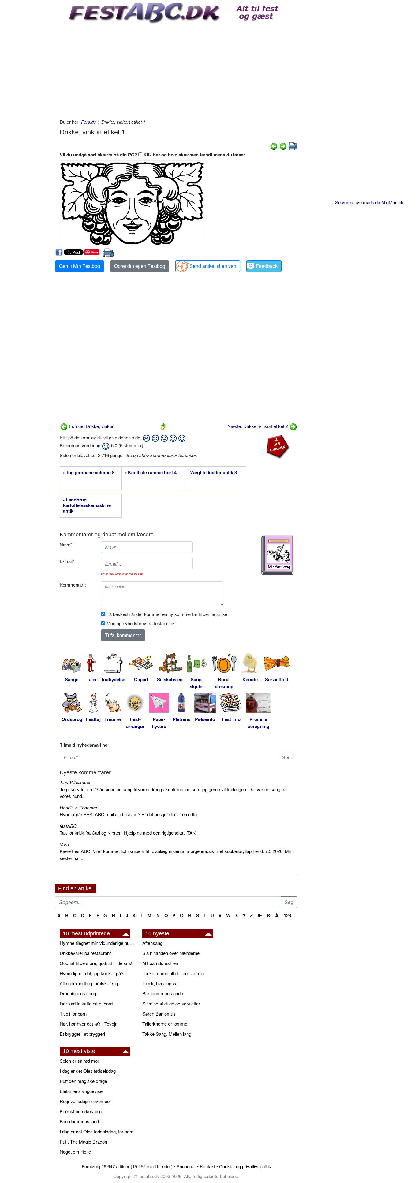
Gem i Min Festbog (79, 265)
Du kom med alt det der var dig (173, 973)
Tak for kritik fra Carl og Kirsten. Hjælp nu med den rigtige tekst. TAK (128, 832)
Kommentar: (73, 584)
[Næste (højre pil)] (283, 145)
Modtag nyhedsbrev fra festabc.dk (140, 623)
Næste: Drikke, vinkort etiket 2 (258, 426)
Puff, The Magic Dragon (83, 1141)
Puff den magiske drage (83, 1081)
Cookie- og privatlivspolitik (245, 1166)
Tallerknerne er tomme (164, 1023)
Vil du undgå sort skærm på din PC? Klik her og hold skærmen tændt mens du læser (152, 154)
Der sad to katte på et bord (86, 1003)
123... (289, 915)
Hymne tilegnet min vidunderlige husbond (98, 943)
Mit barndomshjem (161, 963)
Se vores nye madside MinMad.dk (369, 202)
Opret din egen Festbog (139, 265)
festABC (68, 826)
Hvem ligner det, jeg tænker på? (91, 973)
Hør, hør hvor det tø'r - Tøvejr (88, 1023)
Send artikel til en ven (212, 265)
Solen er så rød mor (79, 1060)
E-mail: (68, 561)
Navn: (66, 544)
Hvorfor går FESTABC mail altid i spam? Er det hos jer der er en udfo (128, 814)
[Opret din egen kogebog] (277, 555)
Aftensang (152, 943)
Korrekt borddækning (81, 1111)
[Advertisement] (178, 69)
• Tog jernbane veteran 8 (88, 473)
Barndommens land (79, 1121)
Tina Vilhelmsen (75, 782)
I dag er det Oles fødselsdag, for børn (96, 1131)
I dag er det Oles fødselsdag (88, 1071)
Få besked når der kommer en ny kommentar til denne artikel (167, 614)
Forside (88, 121)
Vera (64, 844)
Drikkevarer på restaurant (85, 953)
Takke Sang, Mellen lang (166, 1034)
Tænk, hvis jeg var (160, 983)
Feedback (267, 265)
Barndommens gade (162, 993)
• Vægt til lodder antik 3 (212, 473)
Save (94, 252)
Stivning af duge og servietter (171, 1003)
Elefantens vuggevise (81, 1091)
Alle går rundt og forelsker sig (89, 983)
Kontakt (207, 1166)
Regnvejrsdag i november (85, 1101)
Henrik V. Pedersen (79, 807)
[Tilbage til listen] (163, 426)
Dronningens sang (78, 993)
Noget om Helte (75, 1151)
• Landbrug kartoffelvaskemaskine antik (87, 505)
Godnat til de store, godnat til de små (96, 963)
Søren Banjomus (159, 1013)
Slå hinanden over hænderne (171, 953)
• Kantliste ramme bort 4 (151, 473)
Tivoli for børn (73, 1013)
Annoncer (186, 1166)
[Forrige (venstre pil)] (273, 145)
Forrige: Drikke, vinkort (91, 426)
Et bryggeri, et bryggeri (82, 1034)
